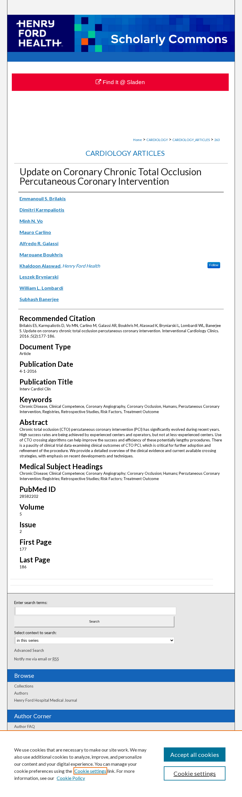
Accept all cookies (194, 754)
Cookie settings (90, 771)
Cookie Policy (71, 778)
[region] (121, 763)
